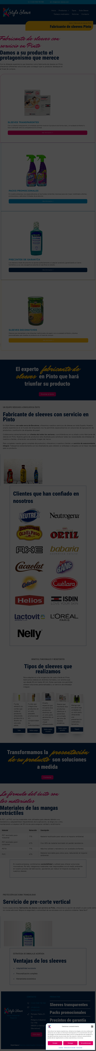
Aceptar (55, 1043)
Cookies (61, 1047)
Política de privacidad (69, 1047)
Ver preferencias (86, 1043)
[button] (92, 1026)
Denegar (70, 1043)
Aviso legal (79, 1047)
